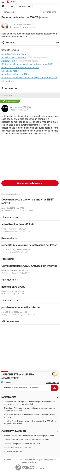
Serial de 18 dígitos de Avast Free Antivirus (22, 444)
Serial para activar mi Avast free (17, 448)
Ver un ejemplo (52, 382)
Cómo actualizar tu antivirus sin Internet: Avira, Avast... (27, 440)
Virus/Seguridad (23, 6)
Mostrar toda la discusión (28, 183)
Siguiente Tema (49, 12)
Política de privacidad (48, 460)
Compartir (9, 42)
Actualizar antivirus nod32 (14, 74)
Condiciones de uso (31, 460)
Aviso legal (34, 462)
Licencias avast (9, 71)
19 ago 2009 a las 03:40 (19, 110)
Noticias (7, 382)
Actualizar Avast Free (13, 451)
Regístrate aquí (9, 460)
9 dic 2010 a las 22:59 (26, 27)
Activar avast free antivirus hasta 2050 (20, 67)
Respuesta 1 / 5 (8, 95)
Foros (10, 6)
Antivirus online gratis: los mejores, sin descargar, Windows (29, 436)
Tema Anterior (10, 12)
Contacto (25, 462)
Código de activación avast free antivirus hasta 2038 (27, 64)
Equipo (19, 460)
